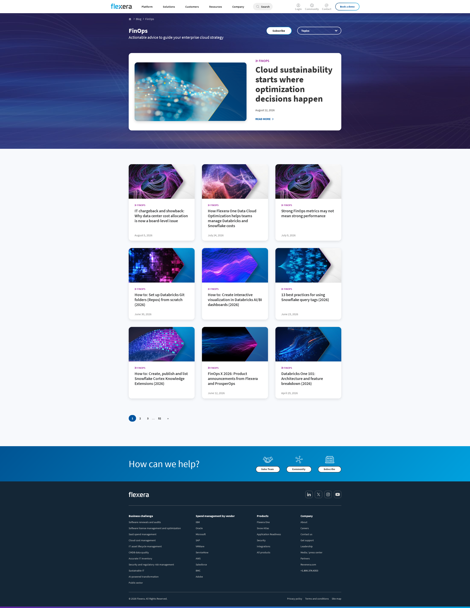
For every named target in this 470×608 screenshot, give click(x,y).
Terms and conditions (317, 598)
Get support (307, 540)
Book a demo (347, 6)
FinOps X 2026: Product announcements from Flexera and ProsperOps (233, 378)
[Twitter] (318, 494)
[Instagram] (328, 494)
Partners (305, 558)
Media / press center (311, 552)
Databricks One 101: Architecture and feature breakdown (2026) (302, 378)
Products (262, 516)
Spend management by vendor (215, 516)
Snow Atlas (263, 528)
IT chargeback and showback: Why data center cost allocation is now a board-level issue (161, 215)
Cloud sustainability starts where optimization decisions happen (293, 84)
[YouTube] (337, 494)
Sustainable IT (136, 570)
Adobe (199, 576)
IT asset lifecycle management (145, 546)
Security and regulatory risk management (151, 564)
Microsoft (201, 534)
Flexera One (263, 522)
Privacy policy (294, 598)
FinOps (138, 30)
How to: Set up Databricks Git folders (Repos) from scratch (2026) (160, 299)
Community (312, 8)
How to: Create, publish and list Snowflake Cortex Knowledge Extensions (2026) (161, 378)
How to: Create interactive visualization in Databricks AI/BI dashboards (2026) (235, 299)
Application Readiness (269, 534)
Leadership (307, 546)
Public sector (136, 582)
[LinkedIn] (309, 494)
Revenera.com (308, 564)
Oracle (199, 528)
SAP (198, 540)
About (304, 522)
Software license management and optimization (155, 528)
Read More (263, 119)
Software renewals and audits (145, 522)
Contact (326, 8)
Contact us (306, 534)
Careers (305, 528)
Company (307, 516)
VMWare (200, 546)
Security (261, 540)
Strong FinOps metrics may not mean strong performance (307, 213)
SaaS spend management (142, 534)
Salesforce (201, 564)
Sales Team (267, 469)
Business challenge (141, 516)
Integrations (263, 546)
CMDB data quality (139, 552)
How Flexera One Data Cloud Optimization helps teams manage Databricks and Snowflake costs (232, 218)
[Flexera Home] (130, 19)
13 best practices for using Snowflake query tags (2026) (305, 297)
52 (159, 418)
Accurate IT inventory (140, 558)
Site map (336, 598)
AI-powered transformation (144, 576)
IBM (198, 522)
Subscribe (278, 30)
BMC (198, 570)
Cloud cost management (142, 540)
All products (263, 552)
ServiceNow (202, 552)
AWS (198, 558)
